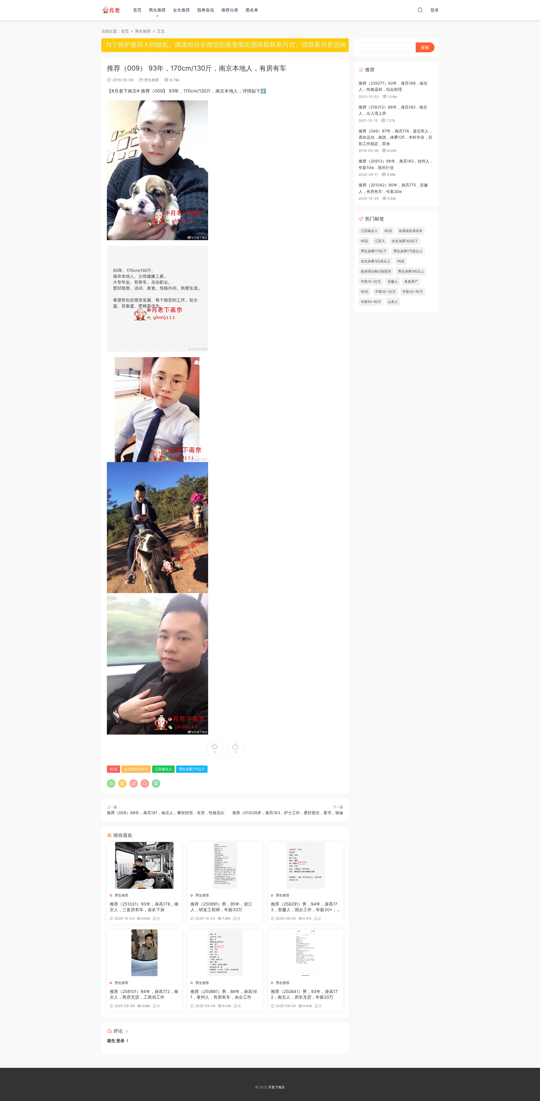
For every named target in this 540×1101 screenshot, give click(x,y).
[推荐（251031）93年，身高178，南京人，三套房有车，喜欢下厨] (144, 865)
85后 (364, 241)
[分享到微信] (111, 783)
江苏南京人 (163, 769)
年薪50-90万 (371, 302)
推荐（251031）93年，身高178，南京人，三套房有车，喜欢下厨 (144, 906)
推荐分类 (229, 10)
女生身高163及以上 (375, 261)
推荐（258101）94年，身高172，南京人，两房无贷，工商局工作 (144, 994)
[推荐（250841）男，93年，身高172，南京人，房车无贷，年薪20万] (305, 952)
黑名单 (252, 10)
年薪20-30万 (385, 291)
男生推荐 (157, 10)
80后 (364, 291)
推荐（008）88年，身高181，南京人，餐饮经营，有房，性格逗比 (165, 812)
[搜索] (420, 10)
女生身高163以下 (405, 241)
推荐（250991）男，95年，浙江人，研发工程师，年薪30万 (221, 906)
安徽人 (393, 281)
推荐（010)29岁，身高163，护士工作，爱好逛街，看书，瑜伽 (287, 812)
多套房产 (411, 281)
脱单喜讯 (205, 10)
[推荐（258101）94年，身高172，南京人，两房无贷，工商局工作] (144, 952)
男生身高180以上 (411, 271)
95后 (400, 261)
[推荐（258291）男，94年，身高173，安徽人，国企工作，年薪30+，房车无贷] (305, 865)
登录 (120, 1040)
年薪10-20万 (371, 281)
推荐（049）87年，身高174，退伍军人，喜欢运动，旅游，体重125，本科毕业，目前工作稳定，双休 (396, 137)
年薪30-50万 (412, 291)
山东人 (393, 302)
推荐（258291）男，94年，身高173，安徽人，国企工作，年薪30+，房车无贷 (304, 907)
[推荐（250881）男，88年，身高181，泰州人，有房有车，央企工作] (225, 952)
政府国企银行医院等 (376, 271)
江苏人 (380, 241)
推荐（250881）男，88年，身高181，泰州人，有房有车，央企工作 (223, 994)
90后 (113, 769)
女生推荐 (181, 10)
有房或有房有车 (136, 769)
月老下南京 (111, 10)
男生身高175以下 (192, 769)
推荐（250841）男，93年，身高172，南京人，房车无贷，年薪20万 (304, 994)
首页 (137, 10)
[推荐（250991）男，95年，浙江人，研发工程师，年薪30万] (225, 865)
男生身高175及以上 (408, 251)
